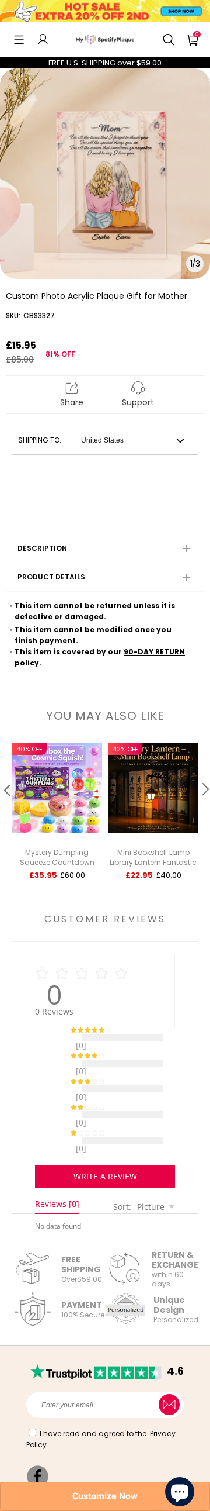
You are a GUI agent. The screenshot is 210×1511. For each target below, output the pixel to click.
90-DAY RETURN (154, 652)
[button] (19, 39)
